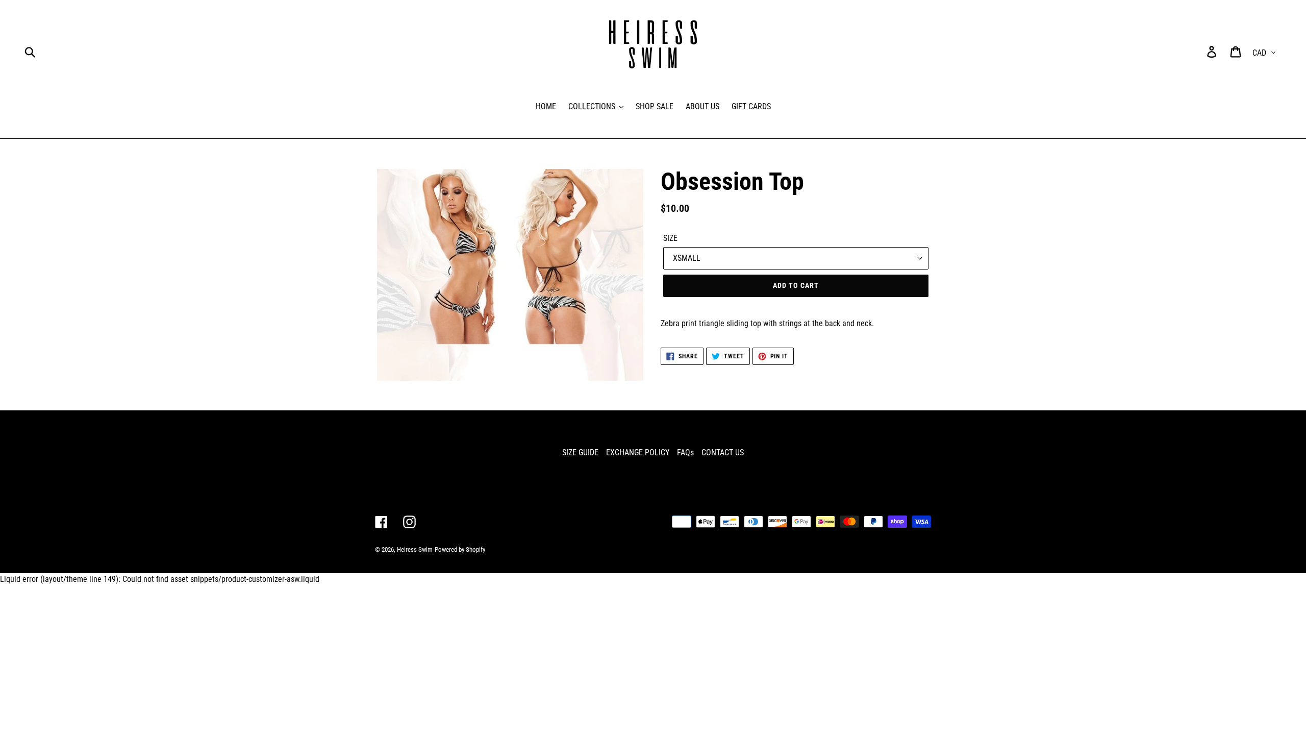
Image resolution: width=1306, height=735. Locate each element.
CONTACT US (722, 452)
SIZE (670, 238)
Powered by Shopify (460, 549)
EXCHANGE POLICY (637, 452)
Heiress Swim (415, 549)
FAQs (685, 452)
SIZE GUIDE (580, 452)
